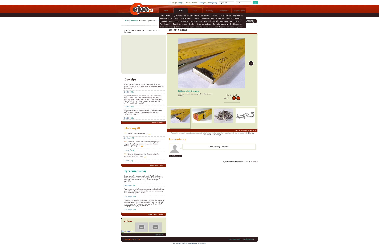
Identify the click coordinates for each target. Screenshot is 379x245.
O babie (126, 92)
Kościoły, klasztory (207, 18)
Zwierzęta (230, 27)
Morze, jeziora (174, 21)
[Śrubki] (223, 122)
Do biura (215, 15)
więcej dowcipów (157, 122)
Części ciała (176, 15)
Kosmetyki (220, 18)
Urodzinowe (128, 196)
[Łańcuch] (245, 122)
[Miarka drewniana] (251, 65)
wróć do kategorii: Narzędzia (244, 130)
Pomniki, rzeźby (165, 24)
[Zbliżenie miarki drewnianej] (180, 122)
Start (166, 11)
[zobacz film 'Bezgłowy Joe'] (127, 231)
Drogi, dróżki (237, 15)
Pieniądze (237, 21)
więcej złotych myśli (156, 165)
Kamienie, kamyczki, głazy (189, 18)
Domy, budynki (225, 15)
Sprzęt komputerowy (220, 24)
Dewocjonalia (205, 15)
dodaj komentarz (175, 156)
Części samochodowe (191, 15)
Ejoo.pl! (180, 3)
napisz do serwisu (234, 239)
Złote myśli (224, 11)
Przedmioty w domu (180, 24)
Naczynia (184, 21)
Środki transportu (236, 24)
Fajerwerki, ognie (166, 18)
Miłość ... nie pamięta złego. (137, 133)
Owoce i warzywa (225, 21)
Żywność (239, 27)
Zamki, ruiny (208, 27)
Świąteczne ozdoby (167, 27)
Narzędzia (193, 21)
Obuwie (207, 21)
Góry (176, 18)
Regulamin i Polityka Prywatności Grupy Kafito (189, 243)
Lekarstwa (163, 21)
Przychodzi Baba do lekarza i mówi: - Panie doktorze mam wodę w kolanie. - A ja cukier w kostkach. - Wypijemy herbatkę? (143, 112)
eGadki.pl (254, 162)
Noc (200, 21)
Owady (214, 21)
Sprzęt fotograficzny (204, 24)
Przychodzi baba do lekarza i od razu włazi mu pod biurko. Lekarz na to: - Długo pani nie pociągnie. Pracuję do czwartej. (144, 86)
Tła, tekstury (189, 27)
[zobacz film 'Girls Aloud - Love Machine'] (155, 231)
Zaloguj (201, 3)
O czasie (127, 161)
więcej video (159, 235)
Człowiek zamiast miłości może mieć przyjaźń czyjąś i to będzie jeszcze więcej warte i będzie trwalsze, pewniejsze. (142, 144)
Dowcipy (209, 11)
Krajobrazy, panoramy (233, 18)
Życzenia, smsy (239, 11)
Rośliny (192, 24)
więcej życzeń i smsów (155, 214)
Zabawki (199, 27)
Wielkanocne (128, 185)
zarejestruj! (213, 3)
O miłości (127, 138)
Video (195, 11)
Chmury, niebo (165, 15)
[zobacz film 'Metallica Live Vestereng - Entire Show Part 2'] (141, 231)
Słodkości (179, 27)
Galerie (180, 11)
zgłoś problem (248, 239)
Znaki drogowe (219, 27)
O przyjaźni (128, 150)
